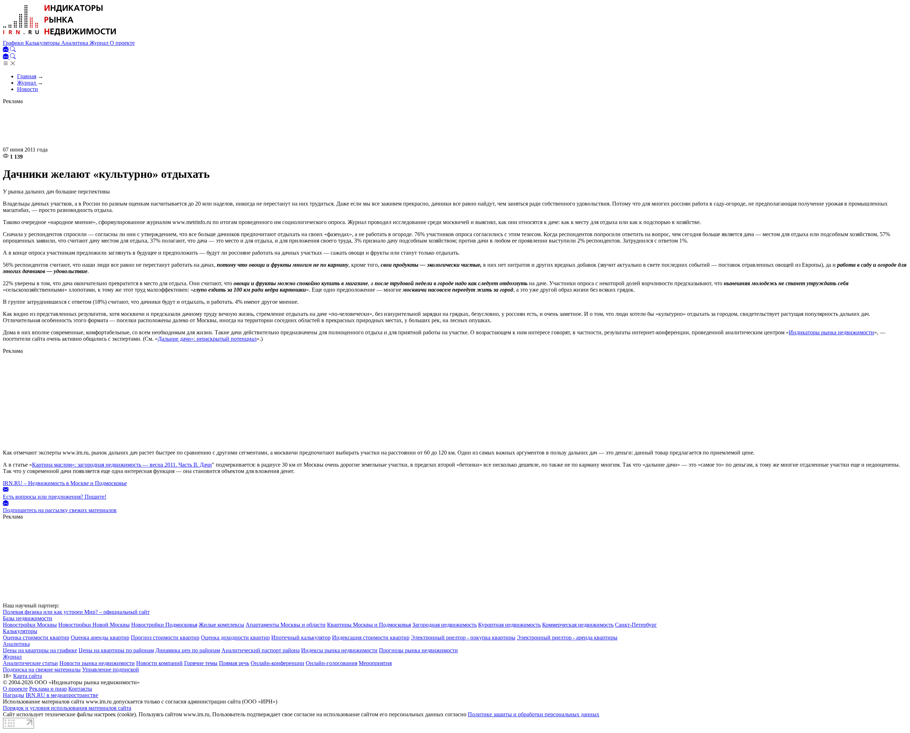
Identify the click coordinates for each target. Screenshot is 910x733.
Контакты (80, 689)
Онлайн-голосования (331, 663)
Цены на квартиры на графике (40, 650)
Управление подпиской (110, 669)
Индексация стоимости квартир (371, 637)
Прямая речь (234, 663)
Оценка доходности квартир (235, 637)
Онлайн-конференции (277, 663)
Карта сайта (27, 676)
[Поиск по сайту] (13, 50)
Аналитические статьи (30, 663)
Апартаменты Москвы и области (286, 625)
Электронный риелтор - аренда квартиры (567, 637)
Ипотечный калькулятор (301, 637)
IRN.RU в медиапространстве (62, 695)
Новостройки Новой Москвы (94, 625)
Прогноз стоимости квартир (165, 637)
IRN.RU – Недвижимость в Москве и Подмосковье (65, 483)
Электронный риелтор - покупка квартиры (463, 637)
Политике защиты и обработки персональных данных (533, 714)
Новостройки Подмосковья (164, 625)
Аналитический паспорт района (260, 650)
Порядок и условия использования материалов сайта (67, 708)
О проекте (122, 43)
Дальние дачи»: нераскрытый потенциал (207, 339)
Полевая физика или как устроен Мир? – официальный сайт (76, 612)
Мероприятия (375, 663)
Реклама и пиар (48, 689)
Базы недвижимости (27, 618)
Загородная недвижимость (444, 625)
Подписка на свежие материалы (42, 669)
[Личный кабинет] (6, 50)
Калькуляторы (43, 43)
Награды (13, 695)
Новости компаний (159, 663)
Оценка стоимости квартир (36, 637)
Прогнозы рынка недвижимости (418, 650)
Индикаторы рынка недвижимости (831, 332)
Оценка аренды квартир (100, 637)
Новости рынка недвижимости (97, 663)
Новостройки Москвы (30, 625)
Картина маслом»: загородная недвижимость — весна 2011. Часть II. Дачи (122, 465)
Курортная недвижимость (509, 625)
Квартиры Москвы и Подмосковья (369, 625)
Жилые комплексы (221, 625)
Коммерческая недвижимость (578, 625)
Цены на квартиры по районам (116, 650)
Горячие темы (201, 663)
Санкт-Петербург (636, 625)
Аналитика (75, 43)
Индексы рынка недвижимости (339, 650)
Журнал (100, 43)
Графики (14, 43)
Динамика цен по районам (187, 650)
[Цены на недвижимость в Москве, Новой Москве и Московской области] (60, 36)
